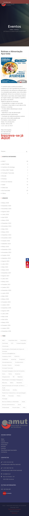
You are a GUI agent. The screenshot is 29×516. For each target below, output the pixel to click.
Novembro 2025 (6, 208)
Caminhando (4, 442)
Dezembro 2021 (6, 273)
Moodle (4, 176)
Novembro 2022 (6, 252)
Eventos (3, 448)
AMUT (4, 161)
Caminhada (5, 343)
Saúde (23, 401)
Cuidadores (5, 359)
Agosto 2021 (5, 275)
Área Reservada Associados (9, 450)
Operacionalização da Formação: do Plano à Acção (13, 386)
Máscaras (4, 382)
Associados (23, 340)
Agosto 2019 (5, 310)
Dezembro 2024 (6, 223)
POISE (3, 395)
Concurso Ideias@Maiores (8, 353)
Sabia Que (5, 187)
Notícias (4, 178)
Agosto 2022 (5, 261)
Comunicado (5, 346)
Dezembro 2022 (6, 249)
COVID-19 (16, 356)
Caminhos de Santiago (8, 167)
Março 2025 (5, 220)
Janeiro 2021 (5, 287)
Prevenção (11, 395)
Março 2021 (5, 281)
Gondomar (17, 374)
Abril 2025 (5, 217)
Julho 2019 (5, 313)
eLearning (13, 359)
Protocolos (4, 444)
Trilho (24, 407)
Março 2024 (5, 232)
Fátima (10, 374)
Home (11, 29)
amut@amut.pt (7, 474)
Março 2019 (5, 322)
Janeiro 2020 (5, 305)
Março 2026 (5, 202)
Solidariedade (5, 407)
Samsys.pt (14, 513)
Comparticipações (21, 343)
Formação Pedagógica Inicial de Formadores (13, 371)
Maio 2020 (5, 296)
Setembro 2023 (6, 243)
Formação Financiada (8, 173)
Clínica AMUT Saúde (7, 170)
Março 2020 (5, 299)
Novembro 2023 (6, 238)
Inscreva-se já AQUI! (12, 136)
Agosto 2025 (5, 211)
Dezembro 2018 (6, 331)
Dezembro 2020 (6, 290)
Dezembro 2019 (6, 308)
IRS (13, 376)
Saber (3, 184)
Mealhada (20, 376)
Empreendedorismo (7, 362)
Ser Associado (6, 190)
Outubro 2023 (6, 240)
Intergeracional (6, 376)
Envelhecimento (19, 362)
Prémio (18, 395)
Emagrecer (22, 359)
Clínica (3, 441)
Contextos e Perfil (6, 356)
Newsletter (19, 382)
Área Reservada (7, 2)
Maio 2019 (5, 316)
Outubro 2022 (6, 255)
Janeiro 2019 (5, 328)
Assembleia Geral (12, 340)
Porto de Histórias (7, 181)
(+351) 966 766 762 (8, 468)
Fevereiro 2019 (6, 325)
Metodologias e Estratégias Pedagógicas (12, 379)
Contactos (4, 452)
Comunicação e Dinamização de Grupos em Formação (13, 349)
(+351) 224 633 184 (8, 462)
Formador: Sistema (7, 365)
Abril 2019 (5, 319)
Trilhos (4, 193)
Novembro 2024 (6, 226)
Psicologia (4, 398)
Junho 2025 (5, 214)
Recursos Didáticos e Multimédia (10, 401)
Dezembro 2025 (6, 205)
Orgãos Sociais (6, 390)
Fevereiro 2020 (6, 302)
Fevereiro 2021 (6, 284)
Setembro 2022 (6, 258)
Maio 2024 (5, 229)
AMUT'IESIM (5, 164)
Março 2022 (5, 270)
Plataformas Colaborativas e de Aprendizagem (14, 393)
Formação (17, 365)
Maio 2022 (5, 267)
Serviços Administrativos (8, 404)
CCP (12, 343)
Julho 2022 (5, 264)
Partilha (15, 390)
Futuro (3, 374)
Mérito (11, 382)
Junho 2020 (5, 293)
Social (19, 404)
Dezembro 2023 (6, 235)
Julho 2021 (5, 278)
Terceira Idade (15, 407)
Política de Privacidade (14, 509)
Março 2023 (5, 246)
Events (16, 29)
